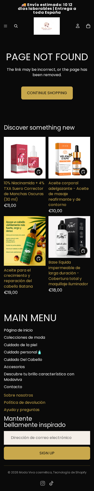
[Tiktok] (51, 483)
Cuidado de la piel (20, 345)
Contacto (13, 387)
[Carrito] (88, 26)
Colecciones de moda (24, 337)
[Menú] (5, 26)
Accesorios (14, 367)
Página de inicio (18, 330)
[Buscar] (16, 26)
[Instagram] (43, 483)
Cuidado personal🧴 (23, 352)
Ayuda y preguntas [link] (22, 409)
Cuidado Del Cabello (23, 359)
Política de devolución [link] (24, 402)
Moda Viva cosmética (35, 472)
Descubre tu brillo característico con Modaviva (39, 376)
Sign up (47, 453)
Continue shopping (47, 93)
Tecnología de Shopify (70, 472)
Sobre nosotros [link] (18, 395)
